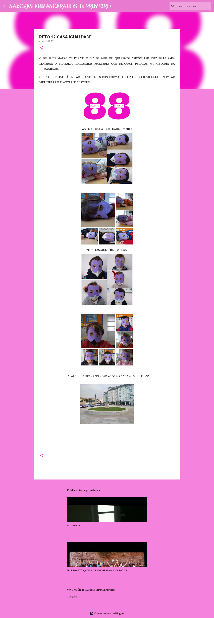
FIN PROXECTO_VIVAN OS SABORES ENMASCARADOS (97, 570)
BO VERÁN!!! (74, 525)
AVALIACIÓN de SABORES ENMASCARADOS (91, 590)
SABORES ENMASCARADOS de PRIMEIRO (60, 6)
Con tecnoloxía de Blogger (109, 613)
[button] (41, 48)
